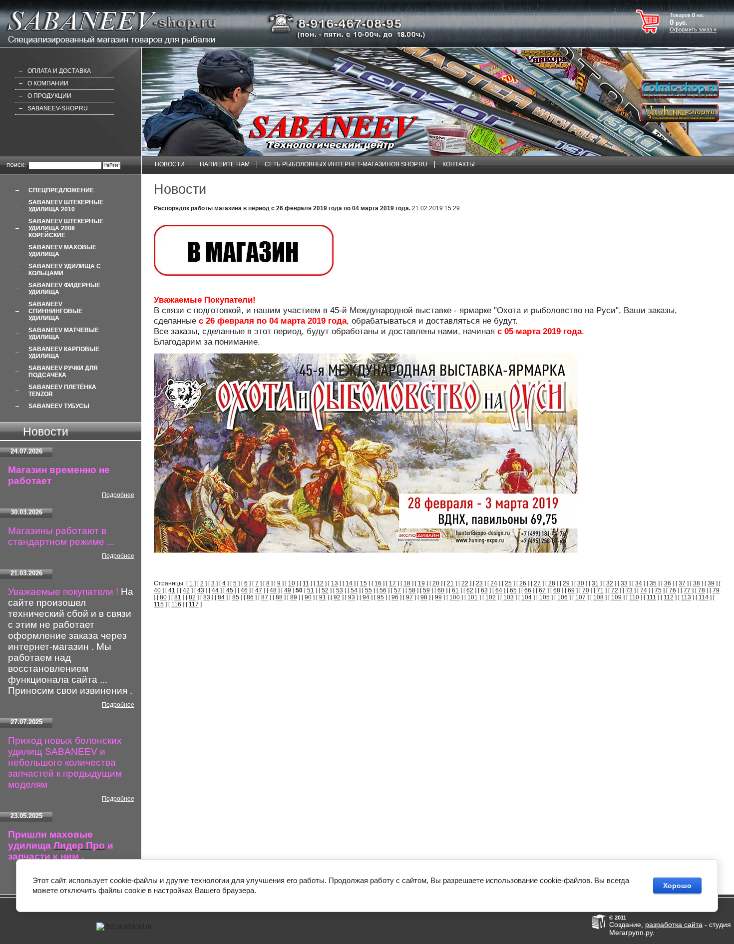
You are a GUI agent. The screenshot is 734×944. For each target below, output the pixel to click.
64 (498, 590)
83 (206, 597)
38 (696, 583)
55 (368, 590)
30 (580, 583)
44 (215, 590)
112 (669, 597)
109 (616, 597)
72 (614, 590)
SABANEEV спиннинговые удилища (55, 311)
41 (171, 590)
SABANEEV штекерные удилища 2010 (65, 206)
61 (455, 590)
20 (435, 583)
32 (609, 583)
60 (440, 590)
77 (687, 590)
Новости (170, 164)
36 (667, 583)
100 (454, 597)
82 (192, 597)
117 (194, 604)
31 (595, 583)
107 (580, 597)
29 (566, 583)
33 (624, 583)
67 (542, 590)
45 (229, 590)
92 (337, 597)
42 (186, 590)
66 (527, 590)
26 (522, 583)
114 (704, 597)
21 (450, 583)
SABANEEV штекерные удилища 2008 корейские (65, 228)
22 (464, 583)
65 (513, 590)
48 (273, 590)
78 (701, 590)
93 (351, 597)
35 (653, 583)
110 (634, 597)
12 (320, 583)
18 (406, 583)
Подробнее (118, 494)
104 (526, 597)
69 (571, 590)
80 (163, 597)
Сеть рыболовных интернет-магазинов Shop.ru (346, 164)
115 (159, 604)
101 (472, 597)
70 (585, 590)
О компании (47, 83)
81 (177, 597)
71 (600, 590)
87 (264, 597)
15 (363, 583)
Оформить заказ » (693, 29)
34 (638, 583)
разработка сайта (674, 925)
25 (508, 583)
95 (380, 597)
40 (157, 590)
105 (544, 597)
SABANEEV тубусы (58, 406)
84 (221, 597)
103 (508, 597)
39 (711, 583)
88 (279, 597)
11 (306, 583)
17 (392, 583)
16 (377, 583)
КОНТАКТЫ (458, 164)
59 (426, 590)
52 (325, 590)
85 (235, 597)
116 (176, 604)
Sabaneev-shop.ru (57, 108)
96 (394, 597)
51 (310, 590)
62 (469, 590)
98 (423, 597)
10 (291, 583)
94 (366, 597)
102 (490, 597)
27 (537, 583)
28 (551, 583)
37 (682, 583)
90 (308, 597)
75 (658, 590)
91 (322, 597)
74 (643, 590)
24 (493, 583)
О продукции (49, 95)
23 (479, 583)
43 (200, 590)
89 (293, 597)
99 (438, 597)
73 (629, 590)
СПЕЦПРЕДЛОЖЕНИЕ (61, 190)
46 (244, 590)
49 (287, 590)
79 (716, 590)
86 (250, 597)
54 (354, 590)
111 (651, 597)
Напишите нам (225, 164)
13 (334, 583)
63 (484, 590)
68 (556, 590)
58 (411, 590)
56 (382, 590)
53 (339, 590)
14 (349, 583)
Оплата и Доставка (59, 70)
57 (397, 590)
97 (409, 597)
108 (598, 597)
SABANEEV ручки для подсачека (63, 372)
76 (672, 590)
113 (686, 597)
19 (421, 583)
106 (562, 597)
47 (258, 590)
